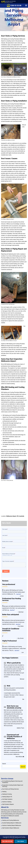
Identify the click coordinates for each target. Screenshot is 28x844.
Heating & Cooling (7, 794)
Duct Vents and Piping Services (10, 789)
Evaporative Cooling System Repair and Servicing (12, 785)
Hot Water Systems (7, 799)
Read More (18, 594)
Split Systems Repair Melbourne (10, 828)
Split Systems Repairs (8, 804)
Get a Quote (20, 841)
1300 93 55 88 (15, 6)
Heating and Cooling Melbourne (10, 820)
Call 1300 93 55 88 (7, 841)
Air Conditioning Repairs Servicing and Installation (12, 781)
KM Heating (15, 673)
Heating (4, 791)
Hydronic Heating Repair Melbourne (11, 825)
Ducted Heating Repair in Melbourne (11, 823)
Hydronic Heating (6, 801)
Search (4, 763)
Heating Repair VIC (7, 796)
